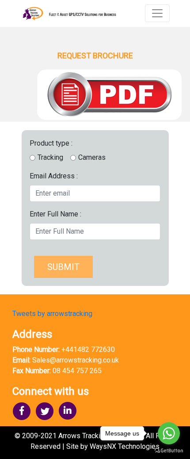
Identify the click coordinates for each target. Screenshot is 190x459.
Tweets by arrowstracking (52, 313)
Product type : (51, 143)
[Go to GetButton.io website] (169, 450)
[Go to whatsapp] (169, 433)
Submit (63, 267)
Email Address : (54, 176)
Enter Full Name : (55, 214)
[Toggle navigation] (157, 13)
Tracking (50, 157)
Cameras (92, 157)
